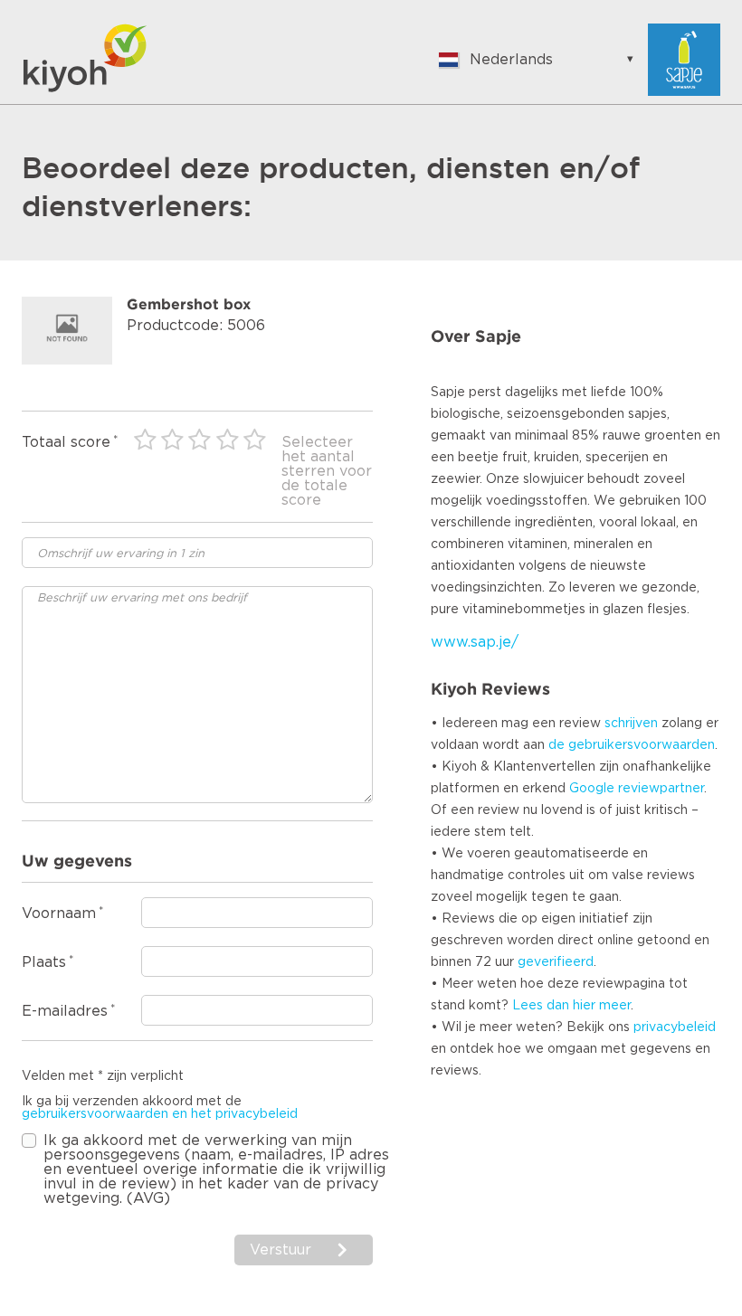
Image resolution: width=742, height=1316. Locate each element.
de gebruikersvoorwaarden (631, 745)
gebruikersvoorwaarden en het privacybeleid (160, 1114)
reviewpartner (661, 788)
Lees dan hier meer (571, 1005)
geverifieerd (556, 962)
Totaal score (66, 442)
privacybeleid (674, 1027)
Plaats (44, 962)
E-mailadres (65, 1011)
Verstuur (283, 1250)
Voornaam (59, 913)
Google (591, 788)
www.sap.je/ (474, 642)
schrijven (631, 723)
